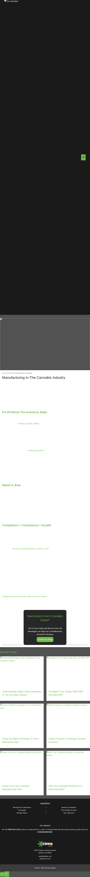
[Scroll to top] (2, 874)
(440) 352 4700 (45, 859)
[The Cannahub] (15, 157)
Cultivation (8, 373)
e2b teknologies (50, 868)
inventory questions (36, 450)
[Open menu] (83, 157)
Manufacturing (24, 373)
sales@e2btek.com (45, 856)
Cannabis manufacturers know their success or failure (24, 596)
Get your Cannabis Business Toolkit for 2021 (30, 549)
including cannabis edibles (28, 424)
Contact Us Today (45, 639)
